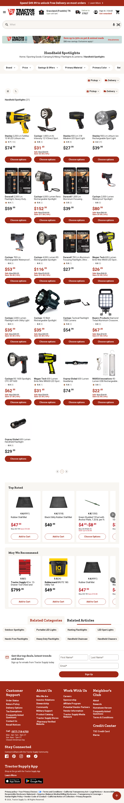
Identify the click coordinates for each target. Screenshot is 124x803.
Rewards (97, 704)
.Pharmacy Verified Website (45, 723)
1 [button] (62, 471)
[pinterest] (14, 756)
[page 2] (66, 471)
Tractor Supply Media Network (74, 715)
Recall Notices (13, 725)
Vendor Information (73, 711)
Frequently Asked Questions (15, 716)
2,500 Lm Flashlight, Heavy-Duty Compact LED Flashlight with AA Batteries (16, 197)
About (96, 700)
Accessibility (109, 792)
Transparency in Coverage (89, 794)
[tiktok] (36, 756)
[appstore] (13, 781)
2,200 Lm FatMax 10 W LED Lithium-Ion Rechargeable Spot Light (17, 137)
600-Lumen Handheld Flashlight (17, 440)
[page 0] (57, 471)
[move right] (113, 515)
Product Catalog (44, 714)
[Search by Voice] (114, 24)
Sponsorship (69, 700)
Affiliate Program (72, 703)
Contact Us (11, 721)
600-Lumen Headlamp (76, 380)
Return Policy (13, 704)
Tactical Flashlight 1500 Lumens (76, 319)
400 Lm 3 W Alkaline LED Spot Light (74, 137)
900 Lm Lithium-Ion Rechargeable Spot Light (105, 137)
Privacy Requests (83, 797)
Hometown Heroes (102, 708)
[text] (94, 57)
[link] (22, 57)
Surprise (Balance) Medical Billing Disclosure (56, 794)
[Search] (7, 25)
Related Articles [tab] (80, 620)
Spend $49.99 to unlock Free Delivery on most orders (53, 3)
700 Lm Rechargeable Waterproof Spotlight (17, 258)
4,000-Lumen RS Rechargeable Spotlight (46, 258)
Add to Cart (24, 536)
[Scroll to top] (117, 795)
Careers (67, 696)
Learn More (95, 3)
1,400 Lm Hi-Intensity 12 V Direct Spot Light (46, 137)
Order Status (12, 700)
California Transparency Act (76, 792)
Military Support (44, 711)
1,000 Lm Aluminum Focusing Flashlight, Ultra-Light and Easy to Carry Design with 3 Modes (76, 197)
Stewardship (42, 703)
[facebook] (6, 756)
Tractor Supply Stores (47, 718)
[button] (102, 3)
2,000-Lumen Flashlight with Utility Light (17, 319)
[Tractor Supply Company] (21, 12)
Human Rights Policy (14, 797)
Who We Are (42, 696)
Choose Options (92, 536)
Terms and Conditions (52, 792)
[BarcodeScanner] (118, 24)
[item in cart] (117, 12)
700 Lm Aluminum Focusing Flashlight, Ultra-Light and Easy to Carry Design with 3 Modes (76, 258)
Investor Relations (45, 700)
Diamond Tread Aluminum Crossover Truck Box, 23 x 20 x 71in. (105, 319)
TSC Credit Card (101, 731)
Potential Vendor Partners (76, 707)
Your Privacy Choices (28, 792)
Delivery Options (14, 708)
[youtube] (28, 756)
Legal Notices (96, 792)
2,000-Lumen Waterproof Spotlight (103, 197)
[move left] (11, 515)
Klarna (96, 735)
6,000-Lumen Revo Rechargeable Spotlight (47, 197)
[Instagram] (21, 756)
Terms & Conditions (103, 717)
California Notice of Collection (61, 797)
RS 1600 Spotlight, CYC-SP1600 (18, 380)
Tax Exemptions (14, 711)
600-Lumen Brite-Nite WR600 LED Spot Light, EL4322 (46, 380)
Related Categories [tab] (46, 620)
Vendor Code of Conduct (35, 797)
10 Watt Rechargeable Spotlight (45, 319)
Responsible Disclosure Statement (20, 794)
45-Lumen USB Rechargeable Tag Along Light (104, 380)
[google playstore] (34, 781)
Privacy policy (11, 792)
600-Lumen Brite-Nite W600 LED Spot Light (104, 258)
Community (42, 707)
